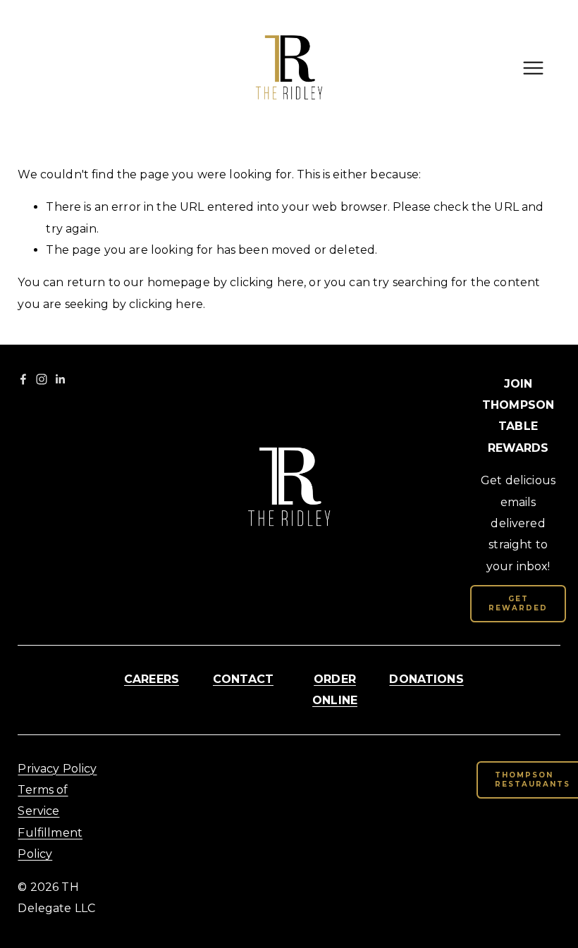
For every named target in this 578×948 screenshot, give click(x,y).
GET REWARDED (518, 603)
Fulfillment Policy (50, 843)
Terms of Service (43, 800)
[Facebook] (23, 379)
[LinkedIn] (60, 379)
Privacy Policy (57, 768)
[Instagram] (41, 379)
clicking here (267, 282)
